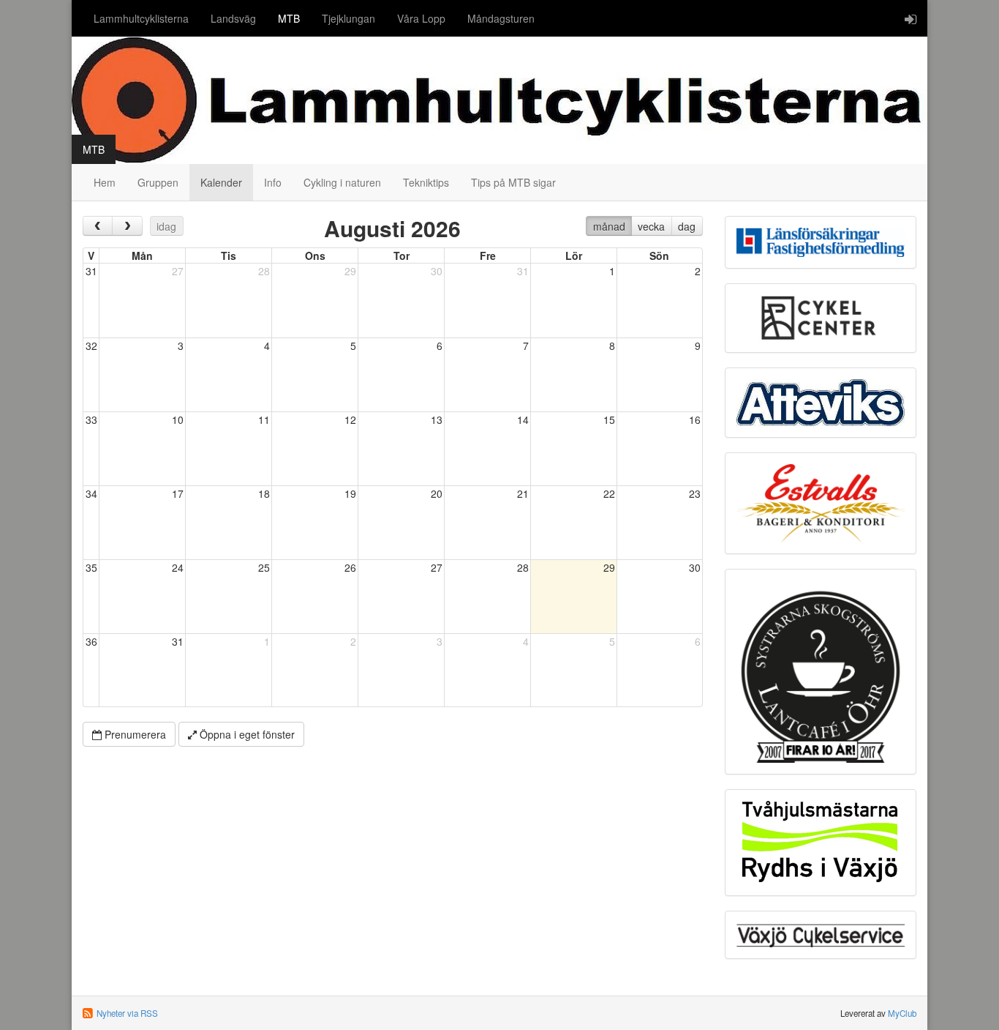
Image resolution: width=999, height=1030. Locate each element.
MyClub (902, 1013)
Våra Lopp (421, 18)
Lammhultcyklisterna (141, 18)
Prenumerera (134, 734)
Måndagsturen (501, 18)
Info (273, 182)
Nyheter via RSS (127, 1013)
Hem (105, 182)
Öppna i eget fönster (246, 734)
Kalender (221, 182)
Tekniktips (426, 182)
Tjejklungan (348, 18)
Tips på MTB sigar (513, 182)
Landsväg (233, 18)
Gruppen (157, 182)
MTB (289, 18)
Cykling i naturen (342, 182)
